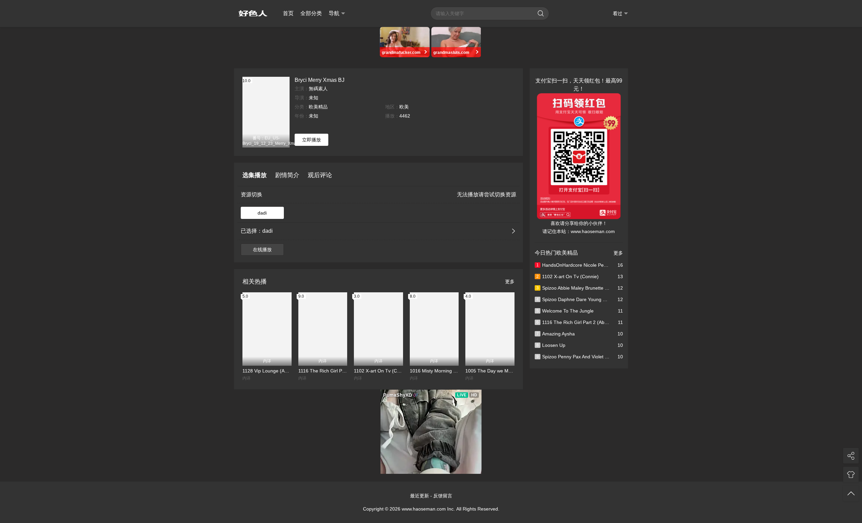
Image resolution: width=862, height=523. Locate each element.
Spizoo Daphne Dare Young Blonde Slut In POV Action (597, 299)
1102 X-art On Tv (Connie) (378, 370)
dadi (262, 213)
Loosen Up (550, 345)
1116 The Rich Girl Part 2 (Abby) (322, 370)
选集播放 (254, 175)
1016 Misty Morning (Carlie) (434, 370)
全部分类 (311, 13)
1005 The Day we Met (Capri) (490, 370)
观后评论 (320, 175)
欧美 (404, 106)
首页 (288, 13)
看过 (617, 13)
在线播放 (262, 249)
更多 (510, 281)
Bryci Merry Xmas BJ (319, 80)
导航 (334, 13)
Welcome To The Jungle (565, 311)
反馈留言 (442, 495)
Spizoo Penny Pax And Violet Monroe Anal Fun (588, 356)
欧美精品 (318, 106)
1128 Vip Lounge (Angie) (267, 370)
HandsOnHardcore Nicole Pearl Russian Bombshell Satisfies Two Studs (615, 265)
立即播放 (311, 139)
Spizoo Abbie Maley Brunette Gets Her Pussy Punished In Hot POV (610, 288)
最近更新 (419, 495)
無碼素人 (318, 88)
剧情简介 (287, 175)
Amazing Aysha (555, 333)
